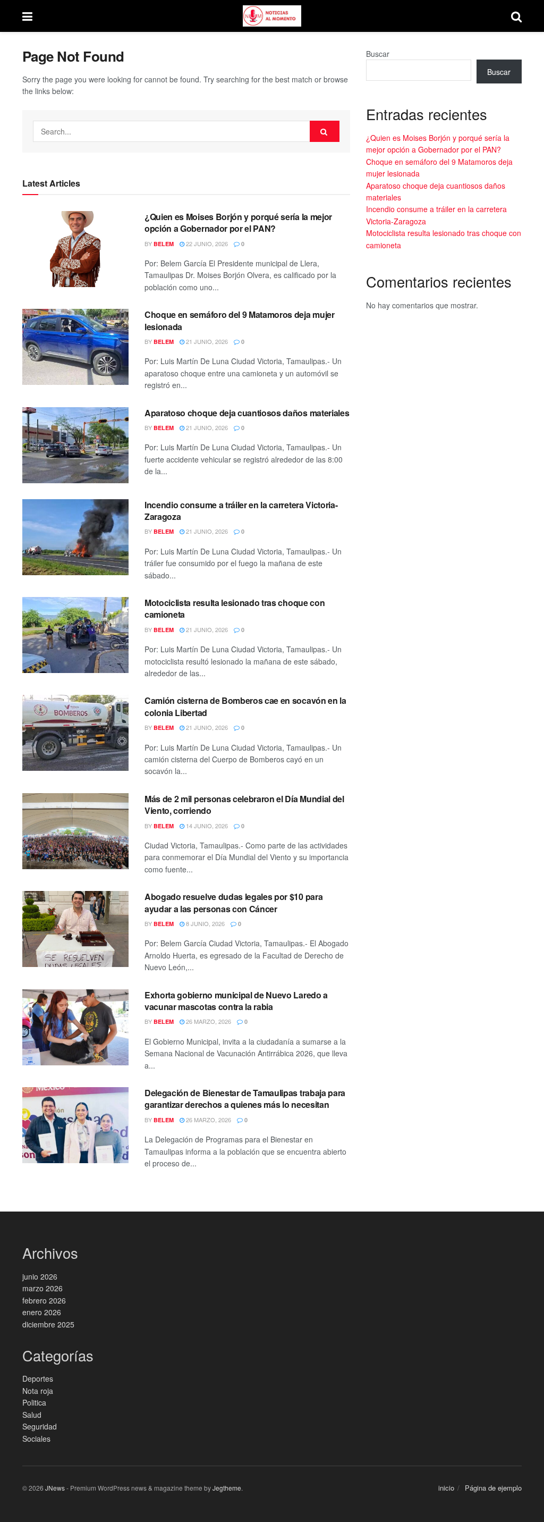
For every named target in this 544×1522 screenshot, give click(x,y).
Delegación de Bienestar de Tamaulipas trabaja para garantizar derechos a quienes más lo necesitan (244, 1099)
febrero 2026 (44, 1300)
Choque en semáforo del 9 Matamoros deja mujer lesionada (239, 320)
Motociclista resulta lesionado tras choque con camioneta (234, 608)
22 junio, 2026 (206, 243)
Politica (34, 1402)
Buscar (377, 53)
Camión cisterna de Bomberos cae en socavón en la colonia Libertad (245, 706)
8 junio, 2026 (204, 923)
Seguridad (39, 1426)
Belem (164, 244)
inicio (446, 1488)
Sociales (36, 1438)
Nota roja (37, 1390)
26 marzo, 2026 (207, 1021)
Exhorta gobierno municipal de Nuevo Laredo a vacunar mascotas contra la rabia (236, 1001)
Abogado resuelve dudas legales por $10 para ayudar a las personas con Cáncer (233, 902)
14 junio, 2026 (206, 825)
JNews (55, 1487)
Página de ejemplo (493, 1488)
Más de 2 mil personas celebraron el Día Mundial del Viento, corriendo (244, 805)
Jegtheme (226, 1487)
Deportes (37, 1378)
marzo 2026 (42, 1288)
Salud (31, 1414)
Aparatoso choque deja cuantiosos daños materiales (246, 413)
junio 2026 (39, 1276)
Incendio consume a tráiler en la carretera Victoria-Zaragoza (240, 511)
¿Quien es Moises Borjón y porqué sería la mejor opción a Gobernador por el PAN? (238, 222)
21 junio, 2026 (206, 341)
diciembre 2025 (48, 1324)
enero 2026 (41, 1312)
